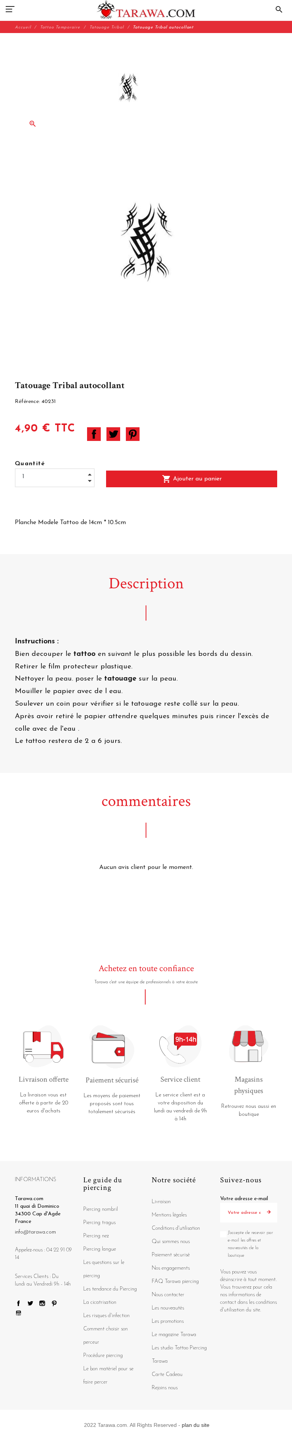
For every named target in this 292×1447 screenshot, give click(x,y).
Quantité (30, 464)
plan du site (195, 1425)
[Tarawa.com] (146, 9)
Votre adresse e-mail (244, 1199)
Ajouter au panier (192, 478)
